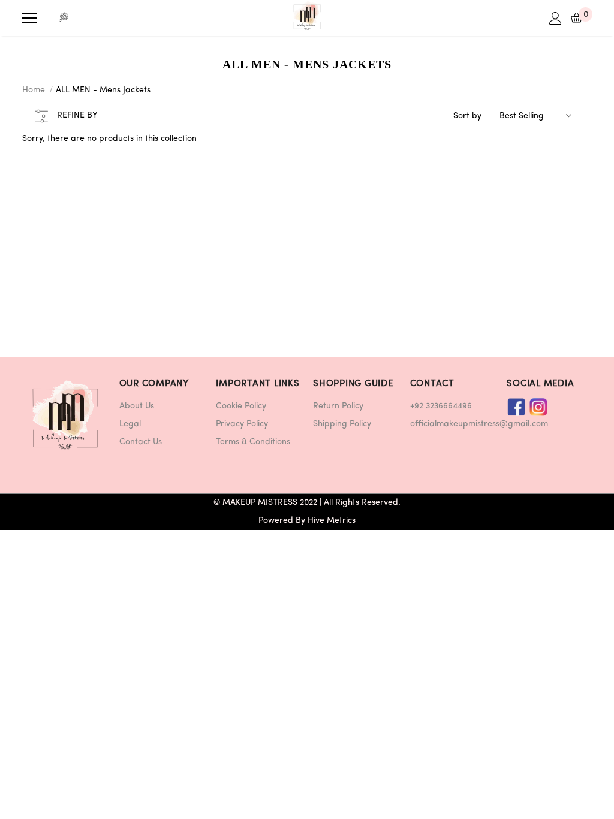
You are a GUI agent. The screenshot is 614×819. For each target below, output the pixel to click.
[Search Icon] (64, 18)
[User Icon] (555, 18)
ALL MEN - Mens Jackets (103, 90)
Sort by (467, 116)
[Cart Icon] (576, 18)
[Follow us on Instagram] (538, 407)
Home (33, 90)
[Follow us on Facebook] (516, 407)
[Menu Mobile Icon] (29, 18)
